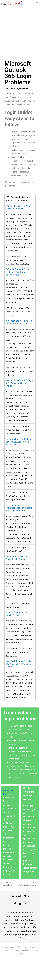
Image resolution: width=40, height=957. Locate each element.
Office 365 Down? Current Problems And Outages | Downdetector (18, 272)
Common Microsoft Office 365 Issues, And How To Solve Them (18, 441)
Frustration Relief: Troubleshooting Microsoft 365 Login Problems (19, 508)
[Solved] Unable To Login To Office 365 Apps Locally (19, 322)
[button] (20, 199)
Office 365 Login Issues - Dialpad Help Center (18, 558)
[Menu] (37, 3)
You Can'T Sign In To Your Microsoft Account (18, 207)
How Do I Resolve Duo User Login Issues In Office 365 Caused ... (19, 664)
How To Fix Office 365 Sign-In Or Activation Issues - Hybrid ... (19, 383)
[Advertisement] (20, 28)
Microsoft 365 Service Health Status (17, 614)
